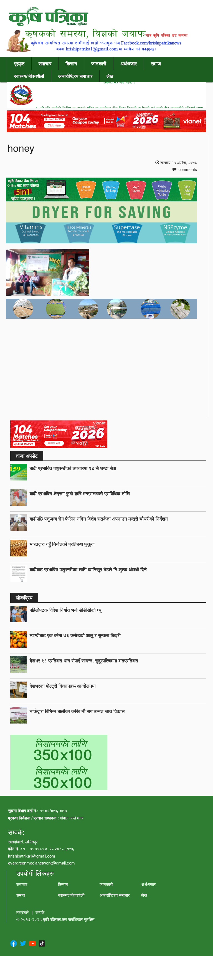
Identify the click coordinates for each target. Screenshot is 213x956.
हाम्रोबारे (22, 912)
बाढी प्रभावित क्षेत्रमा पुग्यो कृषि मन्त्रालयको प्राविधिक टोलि (80, 493)
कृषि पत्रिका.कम (55, 919)
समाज (156, 63)
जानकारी (98, 63)
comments (187, 169)
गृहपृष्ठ (19, 63)
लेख (109, 76)
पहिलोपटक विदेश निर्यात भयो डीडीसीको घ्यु (65, 609)
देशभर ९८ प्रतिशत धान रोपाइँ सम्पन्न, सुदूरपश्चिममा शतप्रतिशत (84, 660)
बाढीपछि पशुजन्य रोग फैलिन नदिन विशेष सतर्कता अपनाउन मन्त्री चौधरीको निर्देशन (99, 518)
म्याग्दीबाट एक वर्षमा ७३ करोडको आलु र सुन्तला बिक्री (75, 635)
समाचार (45, 63)
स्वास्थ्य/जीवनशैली (29, 76)
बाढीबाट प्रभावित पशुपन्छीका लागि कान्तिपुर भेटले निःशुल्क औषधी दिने (88, 569)
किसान (71, 63)
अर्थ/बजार (128, 63)
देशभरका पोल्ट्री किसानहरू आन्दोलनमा (63, 685)
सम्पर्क (40, 912)
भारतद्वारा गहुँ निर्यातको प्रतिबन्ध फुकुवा (62, 544)
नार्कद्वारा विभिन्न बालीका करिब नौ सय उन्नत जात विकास (77, 711)
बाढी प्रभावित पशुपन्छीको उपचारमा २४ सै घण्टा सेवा (73, 468)
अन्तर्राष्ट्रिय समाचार (75, 76)
